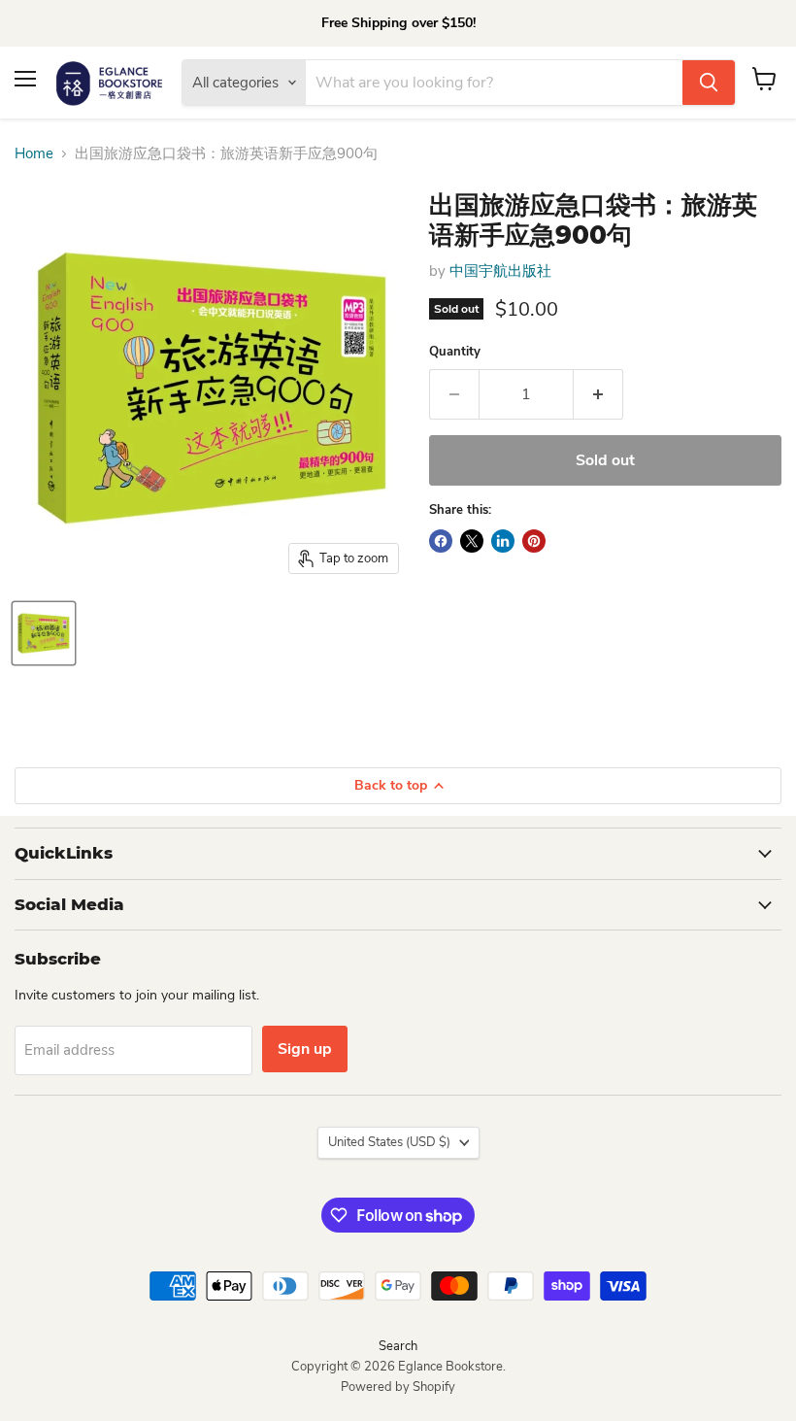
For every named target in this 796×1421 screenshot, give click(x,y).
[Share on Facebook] (440, 541)
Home (34, 154)
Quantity (455, 352)
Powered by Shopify (398, 1387)
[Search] (708, 82)
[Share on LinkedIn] (502, 541)
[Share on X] (471, 541)
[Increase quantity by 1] (598, 394)
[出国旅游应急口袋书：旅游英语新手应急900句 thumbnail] (44, 633)
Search (398, 1346)
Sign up (305, 1049)
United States (389, 1142)
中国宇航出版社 (500, 271)
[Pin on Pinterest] (534, 541)
